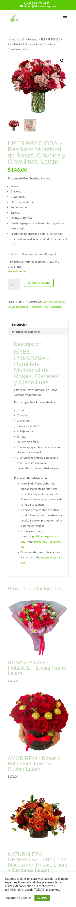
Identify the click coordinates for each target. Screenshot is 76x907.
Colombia (58, 301)
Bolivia (46, 301)
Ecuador (13, 306)
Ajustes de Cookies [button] (18, 897)
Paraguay (35, 306)
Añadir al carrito (39, 283)
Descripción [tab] (19, 324)
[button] (62, 60)
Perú (46, 306)
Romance (33, 39)
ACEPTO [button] (42, 897)
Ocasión (20, 39)
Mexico (24, 306)
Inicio (11, 39)
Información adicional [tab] (26, 331)
